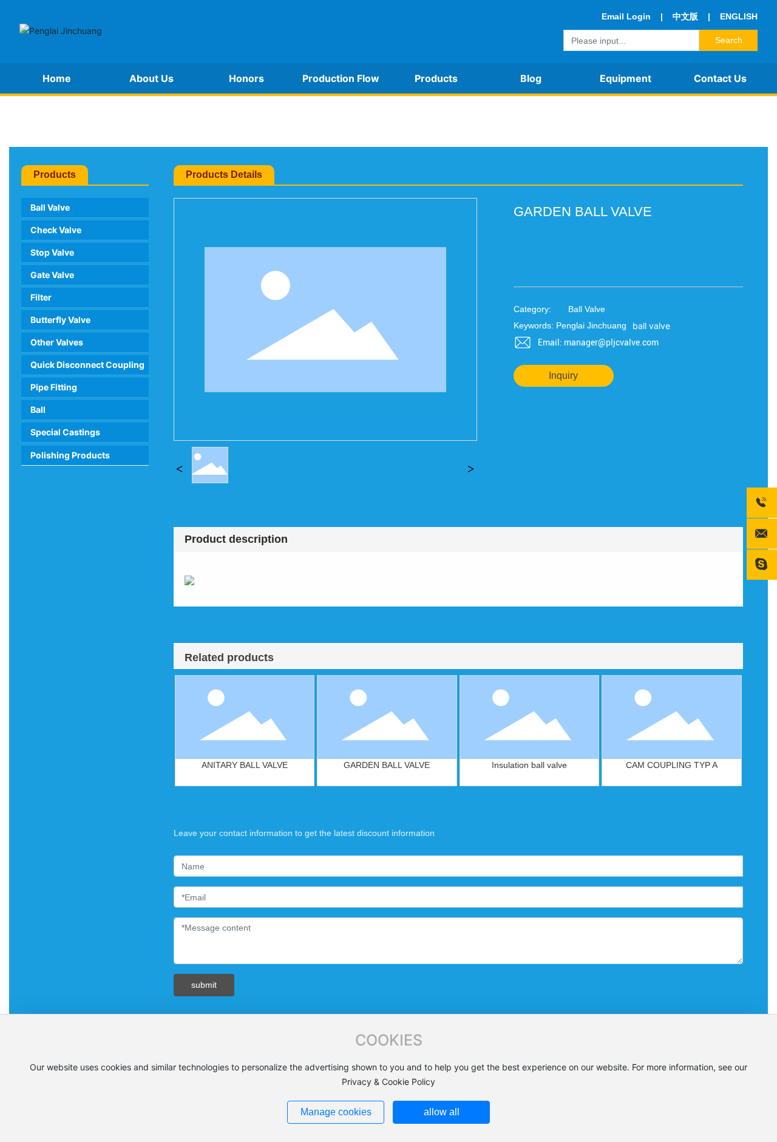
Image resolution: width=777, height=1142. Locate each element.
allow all (442, 1112)
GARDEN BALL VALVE (387, 765)
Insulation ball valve (529, 765)
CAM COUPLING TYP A (672, 765)
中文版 (685, 16)
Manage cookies (336, 1112)
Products (51, 121)
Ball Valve (102, 121)
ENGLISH (738, 16)
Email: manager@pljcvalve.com (598, 342)
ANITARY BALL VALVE (245, 765)
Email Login (626, 16)
